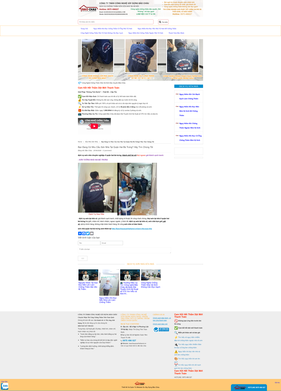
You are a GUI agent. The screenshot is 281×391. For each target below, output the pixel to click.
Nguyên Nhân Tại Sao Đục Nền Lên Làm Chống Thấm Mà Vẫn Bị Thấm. (88, 285)
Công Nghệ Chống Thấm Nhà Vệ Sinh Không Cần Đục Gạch (102, 33)
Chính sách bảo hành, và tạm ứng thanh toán (162, 319)
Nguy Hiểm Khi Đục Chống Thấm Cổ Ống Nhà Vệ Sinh (112, 28)
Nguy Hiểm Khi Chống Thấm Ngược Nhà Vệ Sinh (145, 33)
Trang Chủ (84, 28)
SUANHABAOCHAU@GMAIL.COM (114, 12)
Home (80, 142)
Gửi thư (277, 382)
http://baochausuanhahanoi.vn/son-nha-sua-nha (132, 228)
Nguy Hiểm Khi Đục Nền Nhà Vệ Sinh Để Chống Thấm (157, 28)
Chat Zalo (4, 381)
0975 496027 (113, 9)
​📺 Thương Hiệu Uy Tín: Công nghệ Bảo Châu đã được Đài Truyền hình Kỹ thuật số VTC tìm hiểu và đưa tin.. (129, 288)
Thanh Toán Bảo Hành (176, 33)
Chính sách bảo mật (160, 324)
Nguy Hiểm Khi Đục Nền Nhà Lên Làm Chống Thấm (108, 300)
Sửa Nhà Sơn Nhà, (91, 142)
